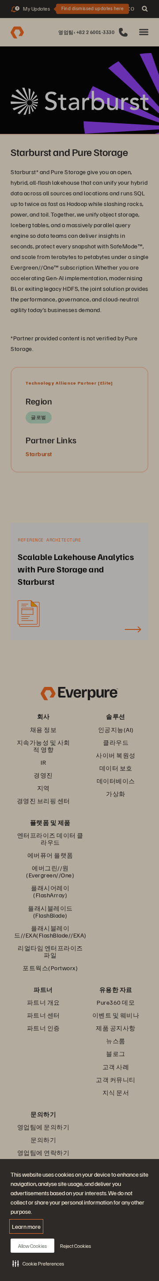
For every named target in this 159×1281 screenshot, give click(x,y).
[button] (38, 1263)
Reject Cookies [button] (75, 1246)
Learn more (26, 1226)
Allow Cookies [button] (32, 1246)
